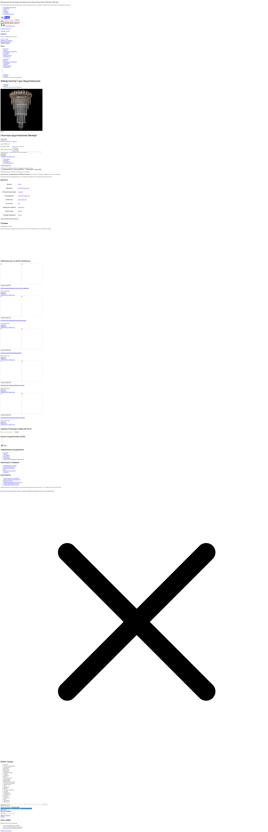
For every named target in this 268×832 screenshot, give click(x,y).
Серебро (16, 149)
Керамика (21, 207)
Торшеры (6, 472)
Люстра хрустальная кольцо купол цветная (15, 288)
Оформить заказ (6, 41)
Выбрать (44, 804)
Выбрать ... (4, 293)
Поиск (17, 19)
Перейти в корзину (7, 40)
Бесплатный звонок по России (12, 482)
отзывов (4, 139)
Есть (19, 184)
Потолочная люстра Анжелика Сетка (12, 385)
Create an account (6, 830)
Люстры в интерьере (10, 51)
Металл (20, 192)
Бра (4, 469)
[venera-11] (21, 130)
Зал (25, 199)
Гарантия (6, 456)
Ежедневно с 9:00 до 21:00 (11, 485)
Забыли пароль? (5, 815)
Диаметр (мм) (5, 146)
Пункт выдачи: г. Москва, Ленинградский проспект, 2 (12, 479)
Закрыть (3, 809)
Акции (5, 50)
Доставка (6, 52)
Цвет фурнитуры (6, 149)
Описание (6, 159)
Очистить (15, 150)
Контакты (6, 56)
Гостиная (21, 199)
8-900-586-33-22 (10, 26)
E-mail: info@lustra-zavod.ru (11, 483)
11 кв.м (20, 215)
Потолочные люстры (10, 465)
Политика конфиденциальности (13, 459)
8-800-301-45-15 (11, 22)
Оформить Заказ (15, 808)
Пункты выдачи (8, 163)
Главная (5, 74)
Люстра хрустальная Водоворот (11, 353)
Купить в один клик (6, 165)
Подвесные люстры (9, 466)
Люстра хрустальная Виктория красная (13, 320)
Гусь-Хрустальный (24, 195)
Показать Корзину (6, 808)
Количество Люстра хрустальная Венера (14, 152)
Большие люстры (8, 468)
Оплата (5, 54)
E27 (19, 203)
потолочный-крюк (23, 188)
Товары (5, 76)
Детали (5, 160)
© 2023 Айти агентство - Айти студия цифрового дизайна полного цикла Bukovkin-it (27, 491)
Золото (16, 148)
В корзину (3, 153)
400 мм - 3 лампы (19, 146)
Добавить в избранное (8, 156)
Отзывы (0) (6, 161)
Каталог (6, 48)
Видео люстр (7, 55)
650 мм (20, 211)
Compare (3, 155)
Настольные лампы (9, 470)
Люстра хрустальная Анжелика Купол (13, 417)
